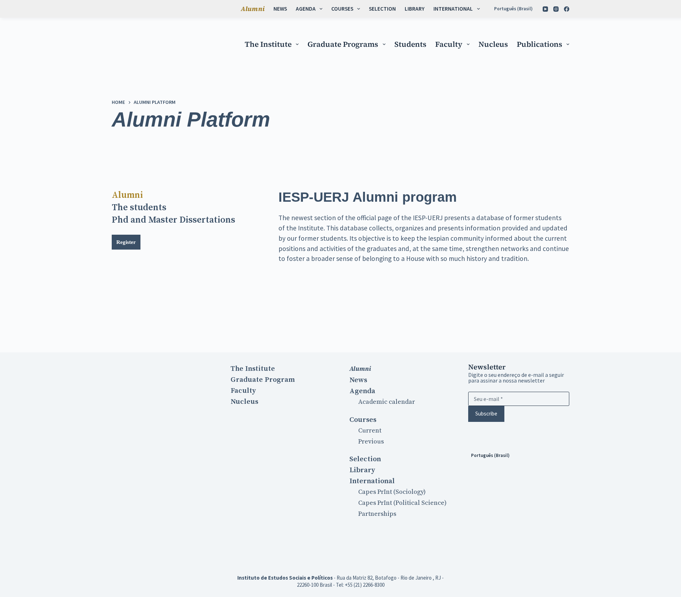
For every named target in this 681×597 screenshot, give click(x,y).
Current (369, 430)
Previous (371, 441)
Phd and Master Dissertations (173, 219)
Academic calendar (386, 402)
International (453, 8)
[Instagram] (556, 9)
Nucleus (493, 44)
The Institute (268, 44)
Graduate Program (263, 379)
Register (126, 242)
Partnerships (377, 514)
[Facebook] (566, 9)
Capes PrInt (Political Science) (402, 503)
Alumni (253, 8)
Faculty (449, 44)
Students (410, 44)
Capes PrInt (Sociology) (392, 492)
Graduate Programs (343, 44)
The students (139, 207)
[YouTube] (545, 9)
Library (415, 8)
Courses (342, 8)
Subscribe (486, 413)
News (280, 8)
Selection (382, 8)
